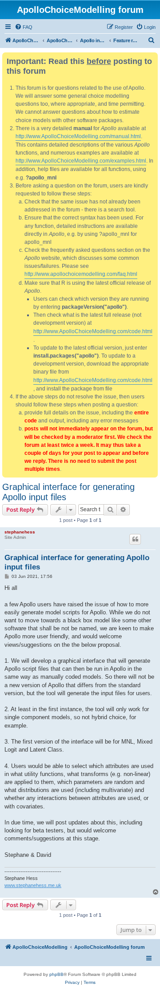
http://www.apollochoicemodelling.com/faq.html (80, 274)
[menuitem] (23, 27)
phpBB (56, 974)
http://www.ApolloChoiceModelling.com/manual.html (78, 136)
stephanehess (19, 531)
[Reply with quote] (135, 539)
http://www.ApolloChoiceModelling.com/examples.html (81, 161)
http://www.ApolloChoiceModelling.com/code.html (92, 331)
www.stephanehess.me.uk (32, 885)
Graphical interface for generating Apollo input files (68, 492)
